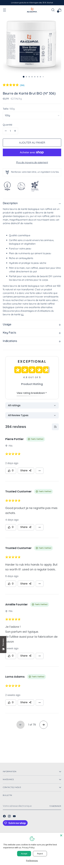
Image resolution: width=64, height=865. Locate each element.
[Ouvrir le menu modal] (4, 10)
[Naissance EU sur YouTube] (14, 817)
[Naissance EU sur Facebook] (5, 817)
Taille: (9, 108)
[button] (13, 85)
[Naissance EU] (32, 10)
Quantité (7, 124)
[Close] (61, 835)
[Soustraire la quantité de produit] (15, 131)
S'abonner (55, 806)
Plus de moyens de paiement (32, 162)
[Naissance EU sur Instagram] (9, 817)
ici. (22, 314)
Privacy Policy (28, 847)
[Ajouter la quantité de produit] (6, 131)
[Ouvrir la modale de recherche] (53, 10)
